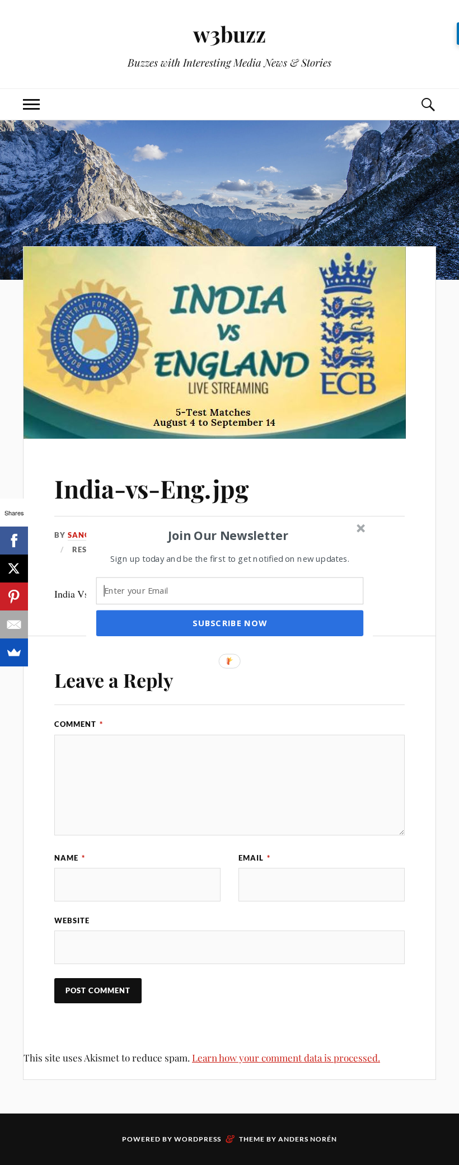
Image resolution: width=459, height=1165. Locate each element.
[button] (228, 535)
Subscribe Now (229, 622)
